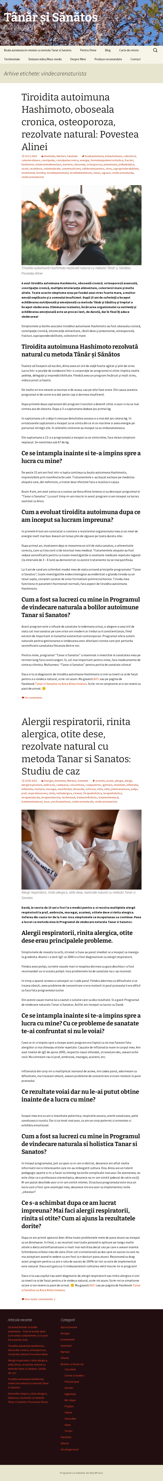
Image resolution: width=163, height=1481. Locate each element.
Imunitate (49, 156)
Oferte (65, 1358)
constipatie (48, 160)
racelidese (35, 168)
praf (23, 793)
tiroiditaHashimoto (81, 173)
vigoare (106, 173)
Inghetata (70, 1394)
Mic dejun (70, 1400)
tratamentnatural (108, 797)
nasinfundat (65, 789)
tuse (46, 801)
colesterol (129, 156)
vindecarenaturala (123, 173)
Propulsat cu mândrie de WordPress (81, 1473)
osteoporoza (94, 164)
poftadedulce (126, 164)
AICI (96, 679)
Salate (68, 1412)
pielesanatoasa (120, 789)
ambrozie (49, 785)
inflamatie (27, 789)
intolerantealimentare (48, 164)
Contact (136, 59)
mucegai (51, 789)
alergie (119, 780)
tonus (96, 173)
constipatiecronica (67, 160)
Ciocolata (70, 1369)
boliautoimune (113, 156)
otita (100, 789)
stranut (77, 793)
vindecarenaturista (32, 177)
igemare (108, 785)
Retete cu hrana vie (72, 1364)
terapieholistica (112, 793)
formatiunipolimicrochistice (107, 160)
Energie (48, 780)
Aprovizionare (69, 1327)
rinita (52, 793)
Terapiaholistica (92, 793)
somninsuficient (71, 168)
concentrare (77, 785)
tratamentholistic (87, 797)
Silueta (65, 1443)
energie (84, 160)
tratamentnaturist (32, 801)
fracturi (129, 160)
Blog (108, 50)
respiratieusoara (38, 793)
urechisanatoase (61, 801)
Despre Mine (78, 59)
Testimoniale (12, 59)
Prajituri (69, 1406)
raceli (24, 168)
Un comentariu (33, 697)
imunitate (119, 785)
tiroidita (41, 173)
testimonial (28, 173)
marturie (68, 164)
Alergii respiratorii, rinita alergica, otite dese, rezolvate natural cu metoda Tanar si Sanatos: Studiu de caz (76, 746)
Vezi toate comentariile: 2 (40, 1299)
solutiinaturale (52, 168)
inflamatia (132, 785)
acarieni (100, 780)
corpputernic (93, 785)
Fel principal (72, 1381)
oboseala (79, 164)
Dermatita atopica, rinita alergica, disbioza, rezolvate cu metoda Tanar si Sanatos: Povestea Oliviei (28, 1398)
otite (107, 789)
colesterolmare (30, 160)
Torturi (68, 1431)
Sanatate (72, 156)
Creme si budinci (74, 1375)
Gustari (69, 1388)
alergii (128, 780)
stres (109, 168)
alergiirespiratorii (31, 785)
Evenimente (68, 1339)
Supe (68, 1425)
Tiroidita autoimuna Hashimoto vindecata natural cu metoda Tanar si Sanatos (28, 1383)
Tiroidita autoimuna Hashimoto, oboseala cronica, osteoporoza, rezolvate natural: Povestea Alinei (80, 122)
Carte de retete (129, 50)
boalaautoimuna (94, 156)
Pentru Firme (88, 50)
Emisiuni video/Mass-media (45, 59)
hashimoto (27, 164)
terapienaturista (50, 797)
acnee (110, 780)
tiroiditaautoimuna (58, 173)
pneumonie (110, 164)
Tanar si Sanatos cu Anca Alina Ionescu (61, 684)
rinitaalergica (64, 793)
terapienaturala (30, 797)
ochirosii (90, 789)
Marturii (61, 156)
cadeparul (62, 785)
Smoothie (70, 1418)
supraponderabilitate (126, 168)
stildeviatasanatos (93, 168)
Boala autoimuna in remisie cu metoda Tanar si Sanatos (38, 50)
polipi (134, 789)
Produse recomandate (108, 59)
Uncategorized (69, 1449)
